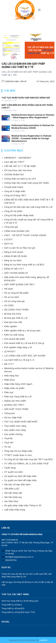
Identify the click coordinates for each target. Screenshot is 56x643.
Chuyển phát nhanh (13, 187)
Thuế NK (8, 438)
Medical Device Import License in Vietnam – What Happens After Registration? (32, 116)
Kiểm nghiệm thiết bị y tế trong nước (22, 330)
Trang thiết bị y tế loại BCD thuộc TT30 (18, 612)
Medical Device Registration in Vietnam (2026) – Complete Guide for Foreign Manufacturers (31, 138)
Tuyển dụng (10, 467)
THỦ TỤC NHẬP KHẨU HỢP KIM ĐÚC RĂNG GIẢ (26, 97)
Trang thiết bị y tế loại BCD (13, 608)
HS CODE (9, 305)
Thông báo (9, 413)
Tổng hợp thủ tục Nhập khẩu (18, 451)
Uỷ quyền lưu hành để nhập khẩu (20, 476)
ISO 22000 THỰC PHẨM (16, 309)
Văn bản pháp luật (13, 493)
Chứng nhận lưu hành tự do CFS (20, 178)
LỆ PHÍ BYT (9, 351)
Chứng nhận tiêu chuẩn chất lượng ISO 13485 (26, 183)
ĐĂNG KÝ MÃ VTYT (14, 268)
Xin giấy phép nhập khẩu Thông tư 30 (22, 505)
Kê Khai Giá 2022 (12, 313)
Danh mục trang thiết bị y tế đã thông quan (20, 601)
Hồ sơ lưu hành (11, 297)
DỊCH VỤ (8, 243)
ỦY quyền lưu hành (13, 472)
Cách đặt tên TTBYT (14, 162)
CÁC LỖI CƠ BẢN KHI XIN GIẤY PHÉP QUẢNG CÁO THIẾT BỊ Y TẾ (23, 65)
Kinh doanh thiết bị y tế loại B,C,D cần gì (24, 343)
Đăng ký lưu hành (12, 260)
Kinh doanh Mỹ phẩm (14, 339)
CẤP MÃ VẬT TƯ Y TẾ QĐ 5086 (20, 166)
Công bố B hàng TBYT (15, 195)
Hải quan (8, 288)
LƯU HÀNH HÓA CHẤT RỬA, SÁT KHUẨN (24, 355)
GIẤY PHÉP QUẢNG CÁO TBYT (19, 284)
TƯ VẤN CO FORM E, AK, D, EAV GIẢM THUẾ (26, 463)
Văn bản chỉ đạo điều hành (17, 484)
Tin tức (7, 446)
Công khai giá (11, 227)
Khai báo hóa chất (13, 322)
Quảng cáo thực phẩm (15, 400)
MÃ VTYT (9, 364)
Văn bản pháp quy (13, 497)
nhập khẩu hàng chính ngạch (18, 384)
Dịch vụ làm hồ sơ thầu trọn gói (19, 247)
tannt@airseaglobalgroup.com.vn (19, 557)
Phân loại (8, 392)
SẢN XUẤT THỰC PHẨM (16, 409)
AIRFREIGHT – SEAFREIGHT (17, 157)
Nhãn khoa (9, 379)
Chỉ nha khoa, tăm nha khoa (18, 170)
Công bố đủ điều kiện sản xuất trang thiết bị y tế (28, 207)
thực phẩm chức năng (15, 430)
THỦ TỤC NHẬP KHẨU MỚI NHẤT (21, 421)
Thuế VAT (9, 442)
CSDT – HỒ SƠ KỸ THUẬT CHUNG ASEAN (25, 235)
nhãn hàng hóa (11, 375)
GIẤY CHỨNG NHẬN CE (16, 273)
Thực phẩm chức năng (15, 426)
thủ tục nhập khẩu (13, 417)
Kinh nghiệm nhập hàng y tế (18, 347)
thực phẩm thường (13, 434)
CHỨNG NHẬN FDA (14, 174)
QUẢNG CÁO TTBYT (14, 405)
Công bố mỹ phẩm (13, 211)
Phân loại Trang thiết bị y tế (17, 396)
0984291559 (11, 560)
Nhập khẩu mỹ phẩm (14, 388)
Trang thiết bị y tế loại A (12, 604)
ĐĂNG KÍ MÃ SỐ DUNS (15, 256)
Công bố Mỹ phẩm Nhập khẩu (19, 215)
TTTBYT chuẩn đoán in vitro (18, 455)
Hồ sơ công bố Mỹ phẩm (16, 293)
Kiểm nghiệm (10, 326)
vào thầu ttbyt (11, 501)
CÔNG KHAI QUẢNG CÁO (16, 231)
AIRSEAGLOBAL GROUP (16, 81)
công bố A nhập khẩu (14, 191)
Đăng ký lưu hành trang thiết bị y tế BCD (24, 264)
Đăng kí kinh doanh (13, 252)
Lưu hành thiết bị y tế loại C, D (19, 360)
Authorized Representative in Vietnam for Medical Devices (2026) (32, 126)
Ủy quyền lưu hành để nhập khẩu (20, 480)
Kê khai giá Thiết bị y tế (15, 318)
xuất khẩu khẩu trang (14, 509)
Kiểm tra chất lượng (14, 334)
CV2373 (8, 239)
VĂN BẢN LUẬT (11, 488)
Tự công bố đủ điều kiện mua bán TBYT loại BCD (28, 459)
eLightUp (43, 640)
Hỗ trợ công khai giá (14, 301)
